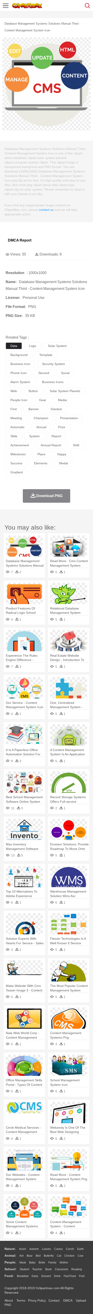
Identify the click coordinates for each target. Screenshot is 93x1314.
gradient (16, 472)
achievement (19, 445)
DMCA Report (19, 240)
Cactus (58, 1249)
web (13, 391)
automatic (17, 427)
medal (63, 463)
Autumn (34, 1249)
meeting (16, 418)
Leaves (46, 1249)
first (13, 409)
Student (24, 1269)
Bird (38, 1255)
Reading (76, 1269)
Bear (30, 1255)
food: (9, 1276)
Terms (20, 1300)
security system (53, 364)
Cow (80, 1255)
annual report (51, 445)
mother (64, 1262)
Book (48, 1269)
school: (10, 1269)
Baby (32, 1262)
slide (13, 436)
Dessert (46, 1276)
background (19, 355)
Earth (80, 1249)
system (34, 436)
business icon (20, 364)
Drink (57, 1276)
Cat (59, 1255)
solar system (57, 346)
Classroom (61, 1269)
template (45, 355)
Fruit (81, 1276)
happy (61, 454)
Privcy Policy (37, 1300)
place (41, 454)
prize (61, 427)
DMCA (67, 1300)
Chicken (69, 1255)
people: (10, 1262)
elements (40, 463)
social (65, 373)
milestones (18, 454)
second (43, 373)
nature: (10, 1249)
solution (56, 409)
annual (41, 427)
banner (33, 409)
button (33, 391)
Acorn (22, 1249)
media (62, 400)
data (13, 346)
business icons (52, 382)
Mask (22, 1262)
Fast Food (70, 1276)
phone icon (18, 373)
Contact (54, 1300)
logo (32, 346)
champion (41, 418)
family (52, 1262)
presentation (69, 418)
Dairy (35, 1276)
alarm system (20, 382)
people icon (18, 400)
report (56, 436)
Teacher (37, 1269)
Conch (70, 1249)
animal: (10, 1255)
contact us (46, 210)
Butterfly (49, 1255)
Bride (42, 1262)
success (16, 463)
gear (42, 400)
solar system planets (65, 391)
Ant (21, 1255)
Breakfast (22, 1276)
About (9, 1300)
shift (76, 445)
